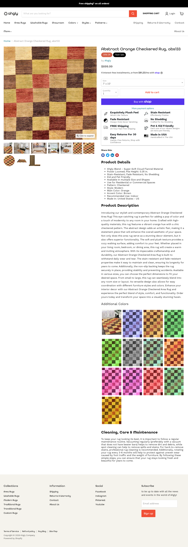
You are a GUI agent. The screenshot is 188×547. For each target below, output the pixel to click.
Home (7, 22)
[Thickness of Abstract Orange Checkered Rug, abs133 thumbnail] (35, 160)
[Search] (133, 13)
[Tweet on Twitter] (107, 155)
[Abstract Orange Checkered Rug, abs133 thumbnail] (77, 148)
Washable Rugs (39, 22)
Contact (179, 22)
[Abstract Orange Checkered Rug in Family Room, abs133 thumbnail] (8, 148)
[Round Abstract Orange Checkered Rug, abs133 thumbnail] (9, 160)
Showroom (58, 22)
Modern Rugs (11, 500)
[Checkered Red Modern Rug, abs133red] (153, 381)
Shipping (138, 22)
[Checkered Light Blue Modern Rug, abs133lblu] (153, 352)
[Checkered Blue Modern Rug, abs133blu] (132, 323)
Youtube (99, 504)
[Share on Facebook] (103, 155)
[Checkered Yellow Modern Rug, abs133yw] (111, 410)
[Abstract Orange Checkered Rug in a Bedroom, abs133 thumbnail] (22, 148)
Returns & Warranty (158, 22)
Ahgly (108, 60)
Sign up (148, 513)
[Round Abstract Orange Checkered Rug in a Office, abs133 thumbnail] (66, 148)
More (7, 31)
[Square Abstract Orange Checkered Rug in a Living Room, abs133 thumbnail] (53, 148)
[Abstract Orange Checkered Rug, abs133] (111, 322)
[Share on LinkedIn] (112, 155)
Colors (72, 22)
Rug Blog (42, 531)
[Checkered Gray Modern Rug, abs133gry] (132, 352)
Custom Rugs (10, 513)
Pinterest (100, 500)
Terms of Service (11, 531)
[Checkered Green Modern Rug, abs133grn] (111, 352)
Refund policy (28, 531)
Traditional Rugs (12, 504)
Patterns (100, 22)
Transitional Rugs (12, 508)
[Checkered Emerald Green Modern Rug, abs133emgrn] (174, 323)
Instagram (100, 496)
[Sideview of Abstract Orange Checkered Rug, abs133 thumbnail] (22, 160)
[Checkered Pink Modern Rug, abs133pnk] (111, 381)
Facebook (100, 491)
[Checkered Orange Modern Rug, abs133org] (174, 352)
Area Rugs (20, 22)
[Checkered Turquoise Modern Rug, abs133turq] (174, 381)
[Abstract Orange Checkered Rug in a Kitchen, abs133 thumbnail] (39, 148)
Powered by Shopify (13, 538)
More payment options (143, 108)
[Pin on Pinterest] (117, 155)
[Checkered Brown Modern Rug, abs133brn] (153, 323)
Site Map (53, 531)
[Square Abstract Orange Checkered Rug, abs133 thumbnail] (89, 148)
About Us (179, 31)
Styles (86, 22)
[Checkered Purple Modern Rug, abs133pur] (132, 381)
